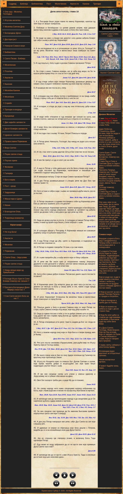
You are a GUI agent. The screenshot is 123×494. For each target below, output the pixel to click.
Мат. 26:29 (44, 395)
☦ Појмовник (8, 251)
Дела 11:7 (91, 137)
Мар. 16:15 (83, 197)
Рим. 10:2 (91, 148)
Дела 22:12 (91, 216)
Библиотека (37, 4)
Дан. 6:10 (59, 102)
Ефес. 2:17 (91, 349)
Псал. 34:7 (49, 44)
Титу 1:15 (91, 156)
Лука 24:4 (83, 293)
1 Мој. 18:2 (50, 293)
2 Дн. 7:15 (40, 57)
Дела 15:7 (81, 187)
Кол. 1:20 (72, 351)
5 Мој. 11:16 (49, 251)
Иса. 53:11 (52, 418)
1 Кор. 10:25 (74, 156)
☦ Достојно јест (10, 39)
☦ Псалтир (7, 71)
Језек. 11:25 (90, 164)
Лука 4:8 (75, 251)
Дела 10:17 (91, 92)
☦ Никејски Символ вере (14, 46)
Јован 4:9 (67, 270)
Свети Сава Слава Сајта (109, 35)
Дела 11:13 (75, 44)
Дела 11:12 (91, 227)
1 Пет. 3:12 (82, 59)
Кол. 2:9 (85, 370)
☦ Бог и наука (9, 180)
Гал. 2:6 (74, 328)
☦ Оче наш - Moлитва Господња (12, 13)
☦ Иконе (6, 205)
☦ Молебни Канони (11, 90)
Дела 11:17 (59, 328)
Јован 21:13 (90, 395)
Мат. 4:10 (67, 251)
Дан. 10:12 (75, 303)
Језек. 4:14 (83, 148)
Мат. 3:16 (73, 123)
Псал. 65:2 (49, 57)
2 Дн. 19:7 (50, 328)
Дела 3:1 (75, 102)
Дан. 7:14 (46, 349)
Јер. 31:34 (61, 418)
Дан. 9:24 (69, 418)
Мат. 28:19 (74, 197)
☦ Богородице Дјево (12, 33)
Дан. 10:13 (59, 293)
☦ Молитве (8, 245)
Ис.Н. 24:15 (66, 34)
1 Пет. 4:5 (83, 407)
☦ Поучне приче (10, 161)
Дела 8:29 (73, 187)
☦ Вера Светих (9, 148)
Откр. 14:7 (81, 253)
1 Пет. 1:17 (91, 328)
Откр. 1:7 (91, 407)
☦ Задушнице (9, 192)
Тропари (97, 4)
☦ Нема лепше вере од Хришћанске (13, 271)
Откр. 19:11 (90, 123)
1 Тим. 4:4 (91, 113)
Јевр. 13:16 (64, 59)
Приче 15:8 (68, 57)
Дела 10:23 (82, 434)
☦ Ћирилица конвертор (13, 218)
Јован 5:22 (57, 405)
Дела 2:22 (64, 349)
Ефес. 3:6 (91, 270)
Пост (48, 4)
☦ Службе (7, 103)
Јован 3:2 (77, 370)
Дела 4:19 (72, 405)
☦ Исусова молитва (11, 20)
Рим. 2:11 (67, 328)
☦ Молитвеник (9, 65)
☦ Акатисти (8, 78)
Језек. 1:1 (65, 123)
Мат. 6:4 (83, 303)
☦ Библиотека (9, 52)
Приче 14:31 (66, 303)
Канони (86, 4)
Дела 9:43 (82, 78)
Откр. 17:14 (90, 351)
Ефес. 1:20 (82, 349)
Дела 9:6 (75, 78)
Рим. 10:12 (73, 349)
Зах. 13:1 (85, 418)
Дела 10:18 (91, 78)
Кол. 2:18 (91, 251)
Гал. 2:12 (83, 270)
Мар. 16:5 (75, 293)
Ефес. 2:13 (91, 339)
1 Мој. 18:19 (56, 34)
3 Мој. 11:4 (56, 148)
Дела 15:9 (57, 339)
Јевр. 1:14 (91, 44)
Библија (24, 4)
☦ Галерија (8, 173)
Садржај (12, 4)
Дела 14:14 (83, 251)
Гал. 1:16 (92, 280)
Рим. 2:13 (65, 339)
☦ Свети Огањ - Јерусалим (15, 257)
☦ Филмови (8, 167)
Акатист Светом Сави (110, 73)
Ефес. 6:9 (82, 328)
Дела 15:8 (75, 270)
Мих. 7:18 (77, 418)
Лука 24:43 (62, 395)
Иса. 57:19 (38, 349)
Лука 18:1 (67, 102)
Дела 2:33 (73, 434)
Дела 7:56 (81, 123)
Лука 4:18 (69, 370)
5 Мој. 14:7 (74, 148)
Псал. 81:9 (58, 251)
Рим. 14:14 (65, 156)
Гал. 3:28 (83, 339)
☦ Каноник (7, 84)
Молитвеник (60, 4)
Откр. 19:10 (90, 253)
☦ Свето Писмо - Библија (14, 59)
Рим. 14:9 (90, 405)
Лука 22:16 (53, 395)
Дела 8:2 (75, 34)
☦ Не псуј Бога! (9, 232)
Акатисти (74, 4)
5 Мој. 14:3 (65, 148)
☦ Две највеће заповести (14, 122)
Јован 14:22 (90, 384)
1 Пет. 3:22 (81, 351)
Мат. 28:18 (55, 349)
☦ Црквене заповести (12, 135)
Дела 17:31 (81, 405)
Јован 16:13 (64, 187)
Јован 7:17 (67, 78)
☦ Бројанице (8, 116)
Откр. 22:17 (90, 187)
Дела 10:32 (91, 67)
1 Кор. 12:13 (74, 339)
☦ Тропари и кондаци (12, 110)
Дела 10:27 (91, 237)
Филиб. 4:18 (54, 59)
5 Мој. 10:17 (41, 328)
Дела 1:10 (91, 293)
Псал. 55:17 (50, 102)
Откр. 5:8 (91, 59)
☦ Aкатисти (8, 238)
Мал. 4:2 (92, 418)
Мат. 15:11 (47, 156)
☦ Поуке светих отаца (12, 154)
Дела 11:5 (82, 102)
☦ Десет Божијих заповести (15, 129)
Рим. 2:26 (82, 34)
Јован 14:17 (71, 395)
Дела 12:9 (83, 44)
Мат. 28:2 (67, 293)
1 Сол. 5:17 (91, 34)
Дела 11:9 (56, 156)
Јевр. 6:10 (91, 303)
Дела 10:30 (66, 44)
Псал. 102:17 (58, 57)
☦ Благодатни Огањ (12, 212)
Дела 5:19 (57, 44)
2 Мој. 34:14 (39, 251)
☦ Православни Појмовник (15, 141)
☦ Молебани (8, 97)
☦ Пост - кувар (9, 186)
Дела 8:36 (91, 451)
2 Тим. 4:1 (74, 407)
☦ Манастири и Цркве (12, 199)
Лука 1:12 (87, 57)
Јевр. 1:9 (92, 370)
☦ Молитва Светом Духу (14, 27)
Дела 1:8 (65, 405)
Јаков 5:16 (73, 59)
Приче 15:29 (78, 57)
